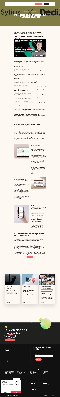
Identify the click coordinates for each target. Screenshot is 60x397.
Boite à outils (9, 286)
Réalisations (9, 288)
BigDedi (6, 374)
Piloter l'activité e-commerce (30, 12)
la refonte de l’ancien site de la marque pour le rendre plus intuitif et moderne (38, 212)
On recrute (44, 374)
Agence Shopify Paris (23, 372)
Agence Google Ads (33, 376)
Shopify (18, 372)
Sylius (18, 371)
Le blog (44, 373)
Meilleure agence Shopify (46, 375)
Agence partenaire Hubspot (34, 375)
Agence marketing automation (34, 374)
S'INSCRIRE (38, 359)
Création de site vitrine (8, 373)
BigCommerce (19, 373)
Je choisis (5, 392)
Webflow (18, 375)
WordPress (19, 374)
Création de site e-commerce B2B (10, 372)
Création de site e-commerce (9, 370)
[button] (30, 257)
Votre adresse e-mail (39, 354)
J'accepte (15, 392)
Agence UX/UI (32, 373)
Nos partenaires (45, 371)
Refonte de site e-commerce (9, 371)
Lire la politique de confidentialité (6, 389)
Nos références (45, 372)
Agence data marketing (33, 372)
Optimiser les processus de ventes (46, 288)
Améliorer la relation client (46, 286)
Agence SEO (32, 371)
